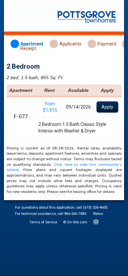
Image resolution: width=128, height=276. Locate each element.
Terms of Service (43, 222)
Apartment (31, 43)
